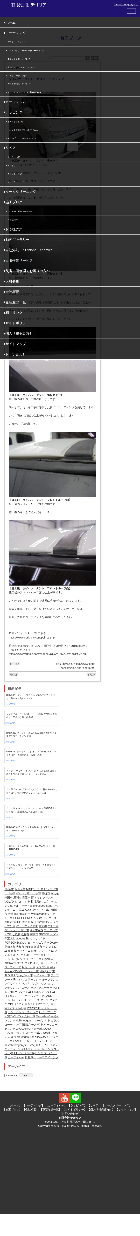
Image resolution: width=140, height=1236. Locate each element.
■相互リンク (13, 312)
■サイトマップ (14, 344)
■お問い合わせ (14, 354)
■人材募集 (11, 281)
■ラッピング (13, 112)
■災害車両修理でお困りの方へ (26, 271)
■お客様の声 (13, 229)
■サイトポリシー (16, 323)
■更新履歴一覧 (14, 302)
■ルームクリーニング (19, 192)
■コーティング (14, 33)
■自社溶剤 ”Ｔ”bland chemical (28, 250)
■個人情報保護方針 (18, 333)
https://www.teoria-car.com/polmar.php (32, 637)
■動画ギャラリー (16, 240)
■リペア (9, 148)
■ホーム (9, 22)
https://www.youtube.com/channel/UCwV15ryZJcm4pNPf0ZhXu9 (48, 654)
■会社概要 (11, 292)
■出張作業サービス (18, 260)
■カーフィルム (14, 102)
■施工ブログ (13, 202)
